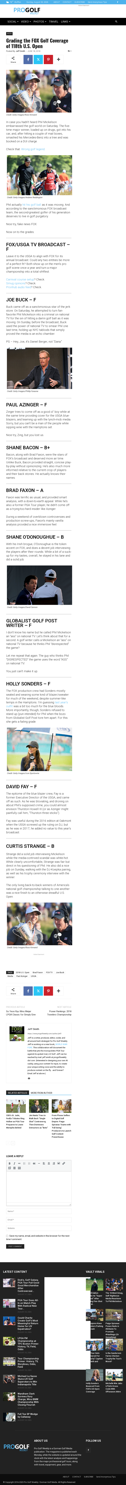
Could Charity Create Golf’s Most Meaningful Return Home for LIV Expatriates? (28, 1323)
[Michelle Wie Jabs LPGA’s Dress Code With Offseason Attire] (114, 1375)
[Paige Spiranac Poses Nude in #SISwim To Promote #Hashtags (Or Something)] (114, 1315)
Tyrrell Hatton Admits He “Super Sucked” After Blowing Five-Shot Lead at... (94, 1298)
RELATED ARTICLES (17, 1093)
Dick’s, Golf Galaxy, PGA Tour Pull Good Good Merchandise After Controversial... (28, 1285)
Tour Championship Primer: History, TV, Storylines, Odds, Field (28, 1362)
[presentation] (10, 1163)
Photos (38, 21)
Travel (53, 21)
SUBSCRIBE (79, 2)
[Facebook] (117, 2)
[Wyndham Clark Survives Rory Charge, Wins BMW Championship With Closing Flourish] (9, 1396)
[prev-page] (8, 1143)
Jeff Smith (20, 51)
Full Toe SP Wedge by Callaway (28, 1415)
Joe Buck (60, 972)
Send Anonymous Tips (97, 2)
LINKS (64, 21)
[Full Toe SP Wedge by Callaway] (9, 1417)
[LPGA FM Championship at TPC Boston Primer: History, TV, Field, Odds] (9, 1341)
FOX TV (49, 972)
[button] (116, 21)
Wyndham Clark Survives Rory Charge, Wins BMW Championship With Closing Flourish (28, 1399)
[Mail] (30, 1078)
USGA (33, 976)
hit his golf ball (31, 204)
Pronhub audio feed (18, 287)
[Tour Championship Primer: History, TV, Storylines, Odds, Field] (9, 1361)
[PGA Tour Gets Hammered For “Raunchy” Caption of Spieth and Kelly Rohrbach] (94, 1345)
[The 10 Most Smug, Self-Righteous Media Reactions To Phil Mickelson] (114, 1285)
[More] (58, 59)
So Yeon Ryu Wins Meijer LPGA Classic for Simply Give (21, 1013)
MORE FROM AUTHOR (41, 1093)
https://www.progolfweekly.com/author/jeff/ (44, 1034)
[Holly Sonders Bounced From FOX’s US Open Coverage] (94, 1375)
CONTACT (67, 2)
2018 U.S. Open (22, 972)
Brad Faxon (38, 972)
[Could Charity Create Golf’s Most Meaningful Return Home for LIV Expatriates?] (9, 1320)
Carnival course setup (20, 279)
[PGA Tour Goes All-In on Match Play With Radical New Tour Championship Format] (9, 1303)
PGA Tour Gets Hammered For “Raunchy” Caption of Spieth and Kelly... (94, 1358)
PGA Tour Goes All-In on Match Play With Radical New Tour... (28, 1304)
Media (9, 33)
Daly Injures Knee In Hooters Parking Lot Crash (94, 1326)
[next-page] (13, 1143)
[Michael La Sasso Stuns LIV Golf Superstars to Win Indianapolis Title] (9, 1379)
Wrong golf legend (33, 149)
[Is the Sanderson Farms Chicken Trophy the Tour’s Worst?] (114, 1345)
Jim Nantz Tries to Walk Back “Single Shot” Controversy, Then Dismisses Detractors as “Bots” (38, 1121)
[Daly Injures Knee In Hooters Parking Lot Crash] (94, 1315)
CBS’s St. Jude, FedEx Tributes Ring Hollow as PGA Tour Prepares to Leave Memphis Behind (15, 1121)
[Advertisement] (84, 11)
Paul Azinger (22, 976)
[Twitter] (38, 59)
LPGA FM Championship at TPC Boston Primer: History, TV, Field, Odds (28, 1344)
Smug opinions (15, 283)
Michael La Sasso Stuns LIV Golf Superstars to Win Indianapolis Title (27, 1380)
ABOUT (56, 2)
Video (25, 21)
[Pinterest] (48, 59)
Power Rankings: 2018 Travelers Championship (59, 1013)
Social (12, 21)
